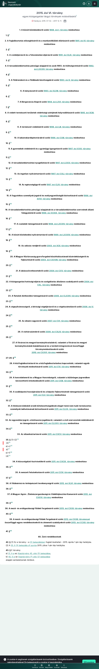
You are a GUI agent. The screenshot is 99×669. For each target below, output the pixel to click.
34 (18, 439)
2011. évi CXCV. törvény (58, 434)
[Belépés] (88, 3)
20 (11, 250)
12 (10, 157)
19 (11, 240)
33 (11, 428)
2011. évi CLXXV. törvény (55, 423)
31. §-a (11, 553)
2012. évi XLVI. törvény (71, 483)
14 (11, 179)
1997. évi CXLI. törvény (62, 174)
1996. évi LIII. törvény (59, 127)
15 (10, 189)
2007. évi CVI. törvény (58, 321)
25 (11, 315)
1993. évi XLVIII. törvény (55, 91)
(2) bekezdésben (37, 542)
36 (11, 446)
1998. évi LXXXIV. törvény (61, 224)
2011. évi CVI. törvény (59, 366)
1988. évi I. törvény (58, 30)
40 (12, 466)
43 (12, 502)
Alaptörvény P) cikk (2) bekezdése (34, 556)
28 (15, 357)
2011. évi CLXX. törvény (65, 409)
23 (11, 290)
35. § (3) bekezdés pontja (24, 545)
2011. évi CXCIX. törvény (63, 461)
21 (11, 265)
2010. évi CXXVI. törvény (44, 352)
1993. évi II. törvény (69, 80)
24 (12, 300)
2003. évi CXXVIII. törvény (53, 260)
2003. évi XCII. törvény (58, 245)
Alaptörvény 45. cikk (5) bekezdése (34, 553)
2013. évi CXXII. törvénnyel (77, 519)
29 (12, 371)
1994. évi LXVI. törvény (58, 102)
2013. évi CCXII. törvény (82, 522)
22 (11, 275)
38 (11, 452)
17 (11, 218)
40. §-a (11, 556)
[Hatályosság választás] (65, 21)
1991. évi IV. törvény (84, 41)
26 (11, 326)
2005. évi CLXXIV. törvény (66, 296)
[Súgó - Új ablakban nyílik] (84, 4)
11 (10, 143)
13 (10, 168)
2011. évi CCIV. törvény (61, 472)
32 (11, 414)
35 (9, 442)
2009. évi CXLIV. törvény (58, 332)
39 (9, 455)
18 (10, 229)
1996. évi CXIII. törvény (62, 138)
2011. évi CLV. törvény (43, 395)
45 (11, 531)
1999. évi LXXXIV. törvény (66, 235)
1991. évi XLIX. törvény (69, 55)
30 (11, 386)
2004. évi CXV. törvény (60, 271)
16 (11, 204)
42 (12, 488)
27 (11, 337)
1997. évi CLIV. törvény (57, 184)
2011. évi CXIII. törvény (61, 381)
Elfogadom (89, 662)
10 (10, 132)
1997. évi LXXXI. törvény (67, 163)
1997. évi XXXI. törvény (79, 148)
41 (11, 477)
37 (9, 449)
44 (12, 513)
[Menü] (94, 3)
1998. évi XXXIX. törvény (54, 213)
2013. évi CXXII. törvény (70, 508)
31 (11, 400)
